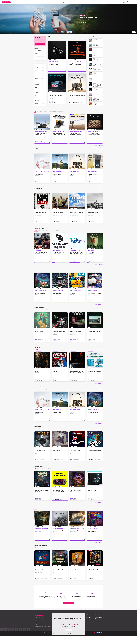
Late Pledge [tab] (51, 190)
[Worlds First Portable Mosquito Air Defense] (77, 122)
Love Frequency (39, 331)
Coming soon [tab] (37, 349)
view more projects (82, 105)
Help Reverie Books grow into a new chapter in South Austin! (77, 253)
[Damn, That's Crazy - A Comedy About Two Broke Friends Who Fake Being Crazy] (42, 201)
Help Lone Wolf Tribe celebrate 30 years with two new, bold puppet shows (59, 214)
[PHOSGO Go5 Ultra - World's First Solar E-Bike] (60, 161)
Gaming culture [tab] (61, 111)
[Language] (124, 2)
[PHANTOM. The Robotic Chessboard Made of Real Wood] (95, 122)
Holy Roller (55, 371)
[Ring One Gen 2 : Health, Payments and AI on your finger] (57, 50)
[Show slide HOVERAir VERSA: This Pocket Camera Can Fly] (63, 32)
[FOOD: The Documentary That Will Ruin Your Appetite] (77, 320)
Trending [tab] (36, 389)
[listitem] (40, 65)
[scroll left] (133, 32)
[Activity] (126, 2)
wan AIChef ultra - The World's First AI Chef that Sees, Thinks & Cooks (56, 97)
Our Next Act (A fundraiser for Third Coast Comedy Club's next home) (76, 214)
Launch (39, 44)
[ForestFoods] (95, 241)
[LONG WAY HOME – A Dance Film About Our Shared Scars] (77, 360)
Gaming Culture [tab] (66, 39)
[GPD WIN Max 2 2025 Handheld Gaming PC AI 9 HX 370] (60, 122)
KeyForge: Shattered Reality (94, 450)
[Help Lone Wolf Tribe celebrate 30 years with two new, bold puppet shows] (60, 201)
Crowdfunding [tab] (45, 190)
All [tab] (48, 39)
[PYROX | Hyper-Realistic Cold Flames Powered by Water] (77, 50)
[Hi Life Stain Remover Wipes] (95, 360)
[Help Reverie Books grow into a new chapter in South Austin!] (77, 241)
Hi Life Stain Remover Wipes (94, 371)
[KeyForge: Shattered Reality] (95, 439)
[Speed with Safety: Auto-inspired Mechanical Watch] (60, 320)
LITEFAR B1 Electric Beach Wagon (77, 95)
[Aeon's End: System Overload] (42, 439)
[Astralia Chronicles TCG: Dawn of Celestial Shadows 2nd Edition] (95, 280)
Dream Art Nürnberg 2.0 (58, 252)
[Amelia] (42, 360)
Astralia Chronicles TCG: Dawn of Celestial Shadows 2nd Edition (94, 293)
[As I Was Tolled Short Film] (95, 320)
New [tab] (41, 349)
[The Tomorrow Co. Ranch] (42, 241)
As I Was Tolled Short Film (94, 331)
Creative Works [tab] (60, 39)
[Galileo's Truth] (60, 439)
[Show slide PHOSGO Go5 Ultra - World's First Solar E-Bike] (69, 32)
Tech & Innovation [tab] (53, 39)
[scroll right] (135, 32)
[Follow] (36, 328)
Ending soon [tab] (56, 190)
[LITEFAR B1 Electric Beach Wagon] (77, 83)
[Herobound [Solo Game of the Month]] (77, 280)
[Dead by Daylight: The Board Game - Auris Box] (60, 280)
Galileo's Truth (56, 450)
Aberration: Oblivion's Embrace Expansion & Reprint (40, 293)
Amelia (36, 371)
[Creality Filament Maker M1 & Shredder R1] (42, 122)
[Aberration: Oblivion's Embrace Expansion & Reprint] (42, 280)
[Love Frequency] (42, 320)
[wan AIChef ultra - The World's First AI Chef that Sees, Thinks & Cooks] (57, 83)
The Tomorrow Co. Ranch (41, 252)
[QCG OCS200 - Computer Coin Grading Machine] (95, 161)
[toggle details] (66, 71)
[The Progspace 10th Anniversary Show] (77, 439)
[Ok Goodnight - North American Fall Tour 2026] (95, 201)
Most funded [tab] (41, 389)
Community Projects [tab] (53, 111)
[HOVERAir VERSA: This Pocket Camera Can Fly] (42, 161)
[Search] (62, 2)
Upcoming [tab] (40, 190)
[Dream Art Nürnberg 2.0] (60, 241)
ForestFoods (91, 252)
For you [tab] (36, 190)
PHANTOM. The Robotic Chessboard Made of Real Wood (94, 134)
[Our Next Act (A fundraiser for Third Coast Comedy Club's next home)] (77, 201)
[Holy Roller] (60, 360)
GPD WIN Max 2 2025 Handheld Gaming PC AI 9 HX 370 (59, 134)
